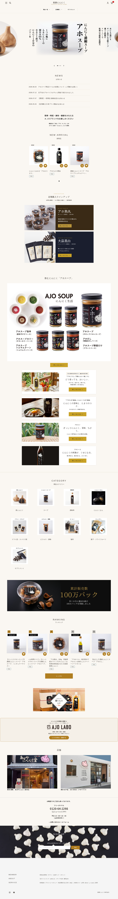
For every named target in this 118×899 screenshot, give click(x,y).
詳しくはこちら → (59, 365)
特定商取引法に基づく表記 (65, 882)
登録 (75, 847)
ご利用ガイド (77, 882)
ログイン (50, 875)
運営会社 (66, 878)
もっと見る (59, 676)
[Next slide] (64, 65)
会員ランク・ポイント (59, 875)
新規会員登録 (43, 875)
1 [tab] (59, 181)
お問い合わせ (84, 882)
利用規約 (42, 882)
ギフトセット (71, 9)
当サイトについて (44, 878)
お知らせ (52, 878)
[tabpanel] (38, 160)
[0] (112, 3)
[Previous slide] (54, 65)
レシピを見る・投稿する (59, 737)
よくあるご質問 (93, 882)
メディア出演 (59, 878)
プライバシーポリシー (51, 882)
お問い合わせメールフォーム (59, 822)
